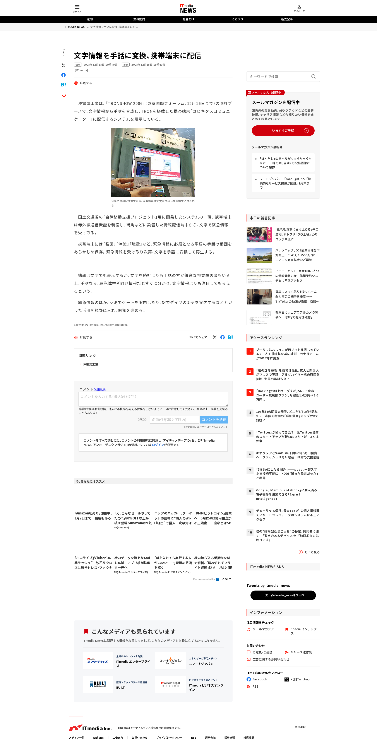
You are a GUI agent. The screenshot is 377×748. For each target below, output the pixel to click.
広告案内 (118, 737)
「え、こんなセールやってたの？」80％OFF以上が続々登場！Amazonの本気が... (133, 518)
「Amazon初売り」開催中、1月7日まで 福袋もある (93, 515)
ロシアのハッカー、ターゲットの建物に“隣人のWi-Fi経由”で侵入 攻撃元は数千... (173, 518)
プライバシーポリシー (169, 737)
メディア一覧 (76, 737)
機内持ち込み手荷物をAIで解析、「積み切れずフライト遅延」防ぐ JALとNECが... (213, 562)
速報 (90, 19)
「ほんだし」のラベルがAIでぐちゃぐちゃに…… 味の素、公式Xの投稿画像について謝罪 (286, 162)
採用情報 (229, 737)
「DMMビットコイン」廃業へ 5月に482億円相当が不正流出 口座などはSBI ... (213, 518)
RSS (193, 737)
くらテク (238, 19)
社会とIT (189, 19)
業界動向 (139, 19)
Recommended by (204, 579)
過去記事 (287, 19)
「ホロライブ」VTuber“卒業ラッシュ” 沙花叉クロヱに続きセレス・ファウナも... (93, 562)
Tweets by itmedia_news (268, 585)
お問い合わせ (139, 737)
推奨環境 (248, 737)
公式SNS (98, 737)
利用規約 (300, 727)
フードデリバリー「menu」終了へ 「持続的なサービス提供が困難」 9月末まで (285, 183)
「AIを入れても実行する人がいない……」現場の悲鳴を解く (173, 562)
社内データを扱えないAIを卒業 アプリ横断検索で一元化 (132, 562)
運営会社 (210, 737)
